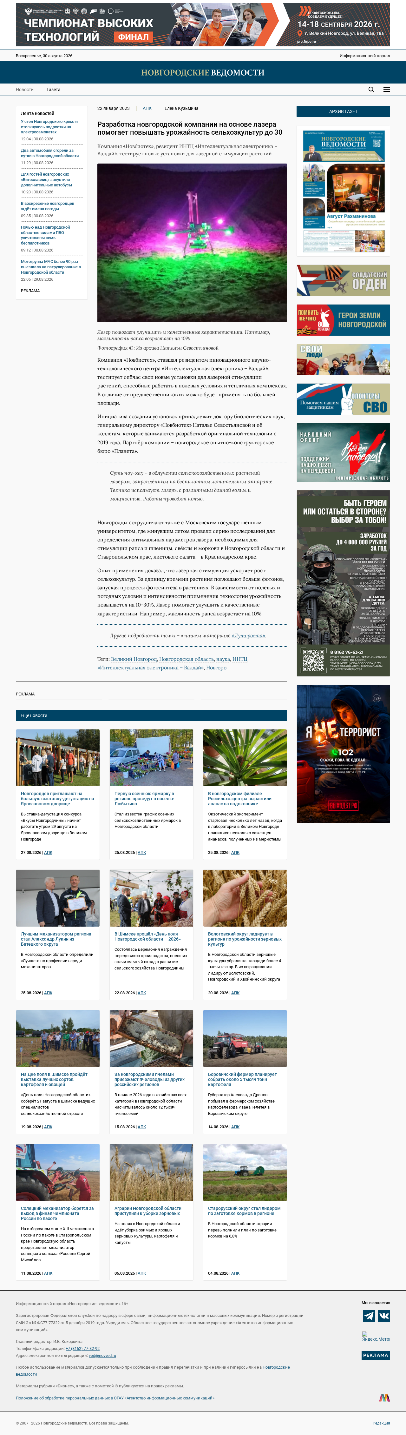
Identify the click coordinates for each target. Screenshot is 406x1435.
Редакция (381, 1423)
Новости (25, 89)
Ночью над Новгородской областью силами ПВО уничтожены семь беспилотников (45, 235)
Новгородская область (186, 659)
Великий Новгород (134, 659)
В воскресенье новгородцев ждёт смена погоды (47, 206)
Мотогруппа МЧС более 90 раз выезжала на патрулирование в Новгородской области (51, 267)
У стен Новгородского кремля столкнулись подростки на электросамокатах (49, 127)
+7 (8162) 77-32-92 (83, 1348)
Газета (54, 89)
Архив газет (343, 111)
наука (223, 659)
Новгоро (216, 667)
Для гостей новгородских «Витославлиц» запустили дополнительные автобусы (46, 179)
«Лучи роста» (248, 635)
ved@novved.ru (102, 1355)
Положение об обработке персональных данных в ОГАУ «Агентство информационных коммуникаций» (115, 1398)
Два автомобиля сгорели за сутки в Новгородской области (50, 153)
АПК (147, 108)
